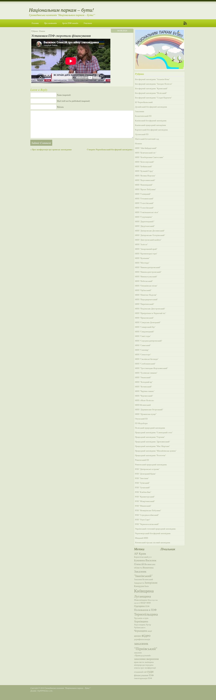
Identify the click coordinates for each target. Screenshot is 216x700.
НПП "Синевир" (142, 349)
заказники (140, 659)
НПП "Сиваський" (143, 345)
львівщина (149, 662)
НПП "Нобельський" (144, 281)
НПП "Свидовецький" (144, 331)
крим (136, 662)
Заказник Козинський (143, 579)
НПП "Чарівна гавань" (144, 391)
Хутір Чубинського (142, 626)
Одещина (139, 606)
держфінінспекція (142, 639)
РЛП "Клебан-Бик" (143, 492)
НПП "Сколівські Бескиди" (146, 359)
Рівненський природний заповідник (151, 464)
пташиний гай (140, 671)
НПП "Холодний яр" (144, 382)
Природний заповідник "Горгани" (150, 437)
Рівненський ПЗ (142, 459)
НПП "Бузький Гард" (144, 171)
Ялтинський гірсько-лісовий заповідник (152, 542)
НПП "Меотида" (142, 262)
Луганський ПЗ (141, 134)
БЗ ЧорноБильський (144, 102)
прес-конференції (148, 667)
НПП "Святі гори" (143, 336)
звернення (152, 659)
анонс (137, 636)
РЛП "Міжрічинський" (145, 501)
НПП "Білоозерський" (144, 161)
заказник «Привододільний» (142, 654)
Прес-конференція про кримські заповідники (52, 149)
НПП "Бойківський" (143, 166)
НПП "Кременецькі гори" (146, 253)
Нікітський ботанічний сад (147, 138)
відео (146, 635)
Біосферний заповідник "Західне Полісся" (153, 83)
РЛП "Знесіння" (142, 478)
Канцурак (139, 586)
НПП (148, 602)
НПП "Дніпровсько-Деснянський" (150, 230)
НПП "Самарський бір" (145, 326)
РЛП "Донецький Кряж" (145, 473)
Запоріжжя (151, 582)
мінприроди (139, 664)
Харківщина (141, 621)
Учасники (87, 23)
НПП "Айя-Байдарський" (146, 148)
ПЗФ (147, 606)
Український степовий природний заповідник (155, 528)
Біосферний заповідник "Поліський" (151, 93)
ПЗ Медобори (141, 423)
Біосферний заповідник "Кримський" (151, 88)
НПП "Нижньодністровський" (148, 271)
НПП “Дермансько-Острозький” (149, 409)
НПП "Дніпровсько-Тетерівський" (150, 235)
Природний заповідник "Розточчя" (150, 455)
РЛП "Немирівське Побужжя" (148, 510)
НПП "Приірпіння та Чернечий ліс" (150, 313)
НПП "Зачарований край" (146, 249)
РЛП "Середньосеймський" (147, 515)
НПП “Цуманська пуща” (146, 414)
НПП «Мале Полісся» (144, 400)
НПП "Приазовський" (144, 317)
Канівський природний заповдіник (150, 125)
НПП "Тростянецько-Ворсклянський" (151, 368)
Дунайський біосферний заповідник (151, 106)
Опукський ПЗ (141, 418)
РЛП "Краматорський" (145, 496)
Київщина (144, 591)
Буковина (139, 560)
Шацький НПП (141, 537)
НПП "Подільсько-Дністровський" (150, 308)
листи (141, 662)
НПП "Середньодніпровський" (148, 340)
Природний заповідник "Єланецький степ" (154, 432)
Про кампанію (50, 23)
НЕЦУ (143, 602)
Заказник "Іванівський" (143, 573)
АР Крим (140, 553)
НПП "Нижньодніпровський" (148, 267)
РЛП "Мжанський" (143, 505)
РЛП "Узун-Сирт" (142, 519)
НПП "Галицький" (143, 193)
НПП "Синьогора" (143, 354)
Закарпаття (139, 582)
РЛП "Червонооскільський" (147, 524)
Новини (42, 31)
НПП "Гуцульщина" (143, 216)
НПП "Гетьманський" (144, 198)
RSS (185, 23)
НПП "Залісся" (141, 244)
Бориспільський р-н (142, 556)
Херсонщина (139, 624)
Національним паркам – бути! (61, 9)
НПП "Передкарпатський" (146, 299)
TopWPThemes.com (44, 690)
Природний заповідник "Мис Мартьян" (152, 446)
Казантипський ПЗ (143, 116)
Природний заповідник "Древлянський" (152, 441)
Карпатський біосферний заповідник (151, 129)
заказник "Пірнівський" (145, 646)
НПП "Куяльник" (142, 258)
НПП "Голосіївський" (144, 203)
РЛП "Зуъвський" (142, 487)
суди (150, 671)
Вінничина (148, 567)
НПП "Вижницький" (144, 184)
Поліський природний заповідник (150, 427)
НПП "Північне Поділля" (146, 294)
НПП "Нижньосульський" (146, 276)
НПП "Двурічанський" (145, 226)
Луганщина (142, 596)
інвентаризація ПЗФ (143, 678)
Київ (147, 586)
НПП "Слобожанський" (145, 363)
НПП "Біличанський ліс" (145, 152)
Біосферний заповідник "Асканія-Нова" (152, 79)
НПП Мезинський (143, 404)
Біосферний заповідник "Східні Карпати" (153, 97)
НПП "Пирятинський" (144, 304)
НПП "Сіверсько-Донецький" (148, 322)
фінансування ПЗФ (144, 675)
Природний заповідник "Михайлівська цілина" (155, 450)
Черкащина (140, 630)
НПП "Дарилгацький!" (144, 221)
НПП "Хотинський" (143, 386)
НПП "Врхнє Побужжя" (145, 189)
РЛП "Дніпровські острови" (147, 469)
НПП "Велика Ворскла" (145, 175)
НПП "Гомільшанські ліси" (147, 212)
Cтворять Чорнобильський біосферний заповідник (109, 149)
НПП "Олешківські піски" (146, 285)
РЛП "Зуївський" (142, 482)
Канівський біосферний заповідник (150, 120)
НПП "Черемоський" (144, 395)
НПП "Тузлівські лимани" (146, 372)
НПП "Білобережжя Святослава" (149, 157)
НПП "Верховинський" (145, 180)
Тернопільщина (146, 614)
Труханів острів (141, 618)
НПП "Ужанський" (143, 377)
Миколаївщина (140, 599)
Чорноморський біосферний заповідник (152, 533)
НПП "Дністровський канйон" (148, 239)
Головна (35, 23)
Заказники (139, 111)
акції (150, 630)
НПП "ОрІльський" (143, 290)
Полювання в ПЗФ (145, 610)
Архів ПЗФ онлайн (70, 23)
